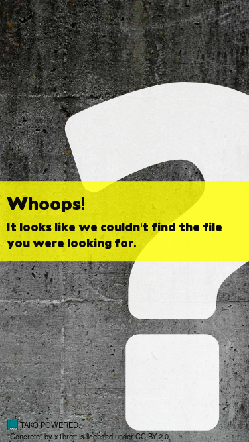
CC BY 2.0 (152, 436)
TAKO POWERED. (49, 424)
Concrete (25, 436)
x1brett (65, 436)
